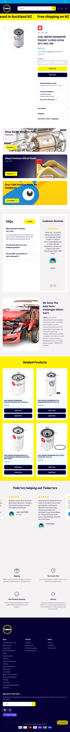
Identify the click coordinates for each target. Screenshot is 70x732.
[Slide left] (51, 285)
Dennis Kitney (41, 524)
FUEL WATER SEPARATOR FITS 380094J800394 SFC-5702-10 (48, 401)
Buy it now (52, 75)
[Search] (54, 8)
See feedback (11, 201)
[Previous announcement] (5, 1)
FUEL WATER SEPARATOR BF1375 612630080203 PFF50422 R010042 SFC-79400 (16, 457)
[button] (66, 8)
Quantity (41, 59)
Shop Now (10, 147)
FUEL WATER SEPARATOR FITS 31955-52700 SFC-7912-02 (51, 456)
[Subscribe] (34, 704)
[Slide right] (54, 285)
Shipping (50, 51)
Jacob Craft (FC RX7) (13, 512)
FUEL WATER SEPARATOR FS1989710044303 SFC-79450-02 (16, 401)
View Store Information (47, 99)
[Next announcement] (64, 1)
